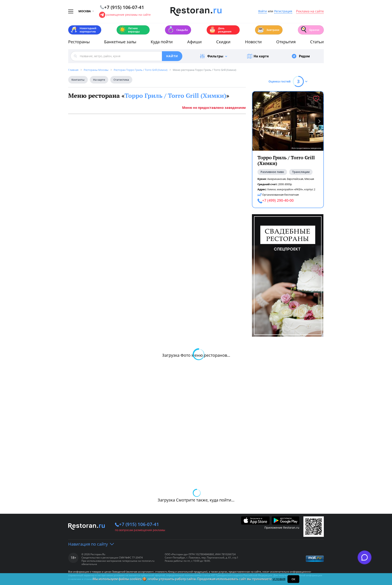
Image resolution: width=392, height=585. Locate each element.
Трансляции (301, 172)
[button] (319, 121)
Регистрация (283, 11)
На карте (261, 56)
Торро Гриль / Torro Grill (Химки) (175, 95)
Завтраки (268, 29)
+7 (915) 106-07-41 (139, 524)
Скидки (223, 42)
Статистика (121, 79)
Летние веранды (129, 29)
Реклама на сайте (310, 11)
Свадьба (177, 29)
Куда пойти (162, 42)
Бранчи (309, 29)
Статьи (317, 42)
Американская (276, 179)
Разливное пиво (272, 172)
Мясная (309, 179)
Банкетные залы (120, 42)
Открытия (286, 42)
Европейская (295, 179)
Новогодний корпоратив (83, 29)
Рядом (304, 56)
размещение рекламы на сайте (128, 15)
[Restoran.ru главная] (196, 11)
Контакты (78, 79)
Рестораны (79, 42)
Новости (253, 42)
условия (279, 579)
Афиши (194, 42)
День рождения (220, 29)
